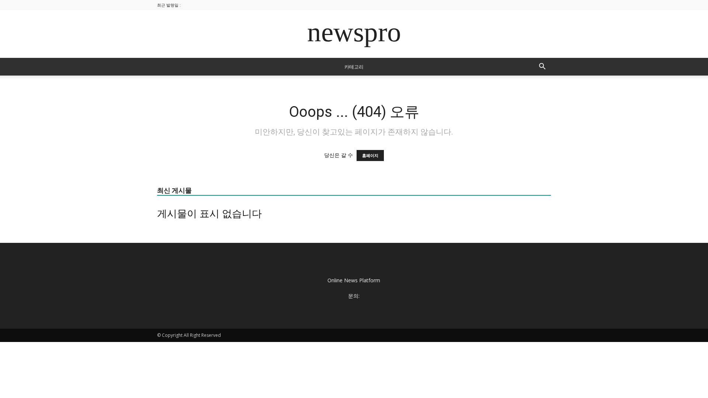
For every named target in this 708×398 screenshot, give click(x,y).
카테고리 (354, 66)
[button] (542, 67)
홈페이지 (370, 155)
